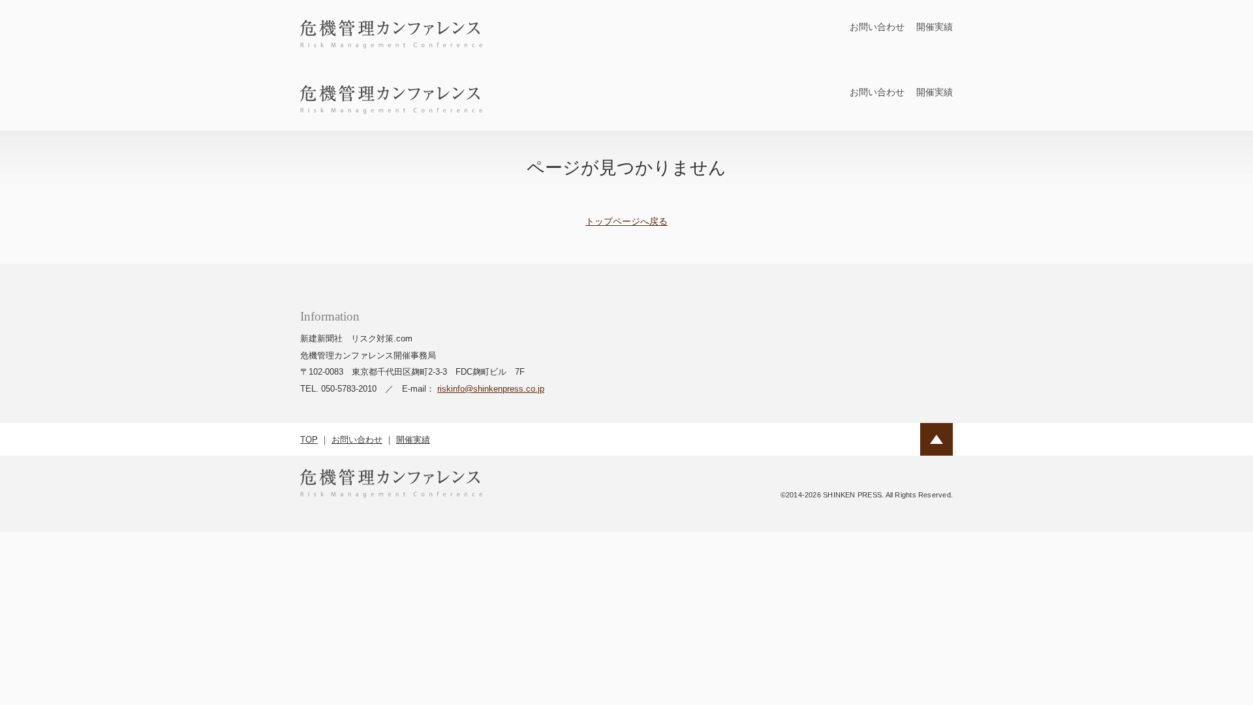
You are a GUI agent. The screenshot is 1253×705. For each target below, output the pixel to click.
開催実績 (934, 27)
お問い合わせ (877, 27)
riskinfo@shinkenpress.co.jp (490, 389)
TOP (309, 440)
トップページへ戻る (626, 221)
